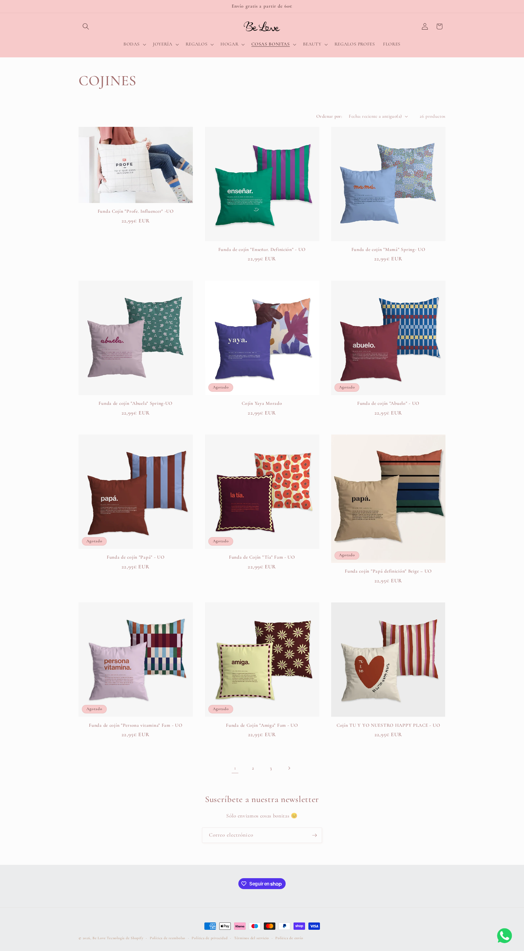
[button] (86, 26)
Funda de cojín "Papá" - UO (136, 557)
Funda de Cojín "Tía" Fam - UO (262, 557)
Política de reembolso (167, 938)
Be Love (99, 938)
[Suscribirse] (314, 835)
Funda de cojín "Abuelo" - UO (388, 403)
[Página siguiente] (289, 768)
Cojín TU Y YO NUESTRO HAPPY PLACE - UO (388, 725)
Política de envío (289, 938)
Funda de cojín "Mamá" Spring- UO (388, 249)
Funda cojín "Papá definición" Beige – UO (388, 571)
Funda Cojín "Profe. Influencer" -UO (136, 211)
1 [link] (235, 768)
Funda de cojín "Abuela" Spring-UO (136, 403)
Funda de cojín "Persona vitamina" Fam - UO (135, 725)
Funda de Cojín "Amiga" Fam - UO (262, 725)
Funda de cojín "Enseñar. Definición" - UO (262, 249)
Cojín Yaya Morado (262, 403)
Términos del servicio (251, 938)
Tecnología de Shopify (125, 938)
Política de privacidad (209, 938)
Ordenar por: (329, 116)
